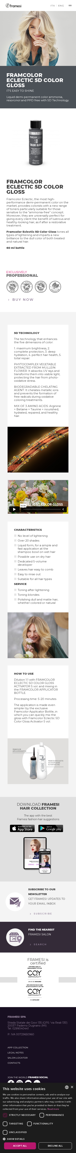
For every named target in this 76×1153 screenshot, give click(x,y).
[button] (38, 1139)
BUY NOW (22, 299)
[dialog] (38, 1118)
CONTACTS (14, 1062)
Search (40, 944)
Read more (53, 1109)
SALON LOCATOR (18, 1057)
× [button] (71, 1087)
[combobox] (67, 1087)
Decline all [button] (55, 1145)
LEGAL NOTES (15, 1052)
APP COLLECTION (18, 1047)
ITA (53, 5)
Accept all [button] (20, 1145)
